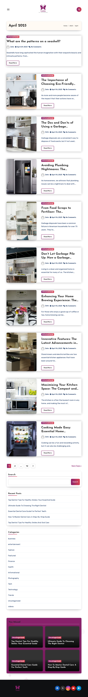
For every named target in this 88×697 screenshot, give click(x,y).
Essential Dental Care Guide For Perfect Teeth (27, 511)
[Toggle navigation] (8, 9)
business (11, 539)
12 (27, 466)
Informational (12, 37)
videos (11, 607)
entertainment (14, 544)
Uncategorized (14, 601)
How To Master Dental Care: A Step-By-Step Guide (29, 517)
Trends (11, 595)
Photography (13, 578)
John (12, 47)
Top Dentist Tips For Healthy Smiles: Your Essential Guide (31, 500)
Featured (12, 556)
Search (12, 475)
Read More (13, 63)
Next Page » (76, 466)
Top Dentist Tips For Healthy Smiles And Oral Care (28, 523)
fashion (11, 550)
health (11, 567)
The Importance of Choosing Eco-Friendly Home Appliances (57, 84)
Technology (13, 590)
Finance (11, 561)
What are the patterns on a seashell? (33, 41)
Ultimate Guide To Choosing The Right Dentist (27, 506)
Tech (10, 584)
